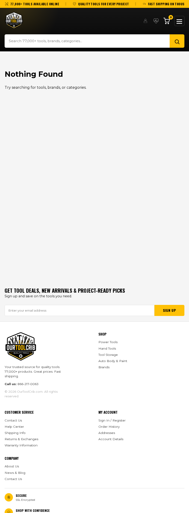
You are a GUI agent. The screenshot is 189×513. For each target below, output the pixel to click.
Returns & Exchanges (21, 439)
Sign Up (169, 310)
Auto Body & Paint (112, 361)
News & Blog (15, 473)
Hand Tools (107, 348)
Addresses (106, 433)
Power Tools (108, 342)
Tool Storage (108, 355)
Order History (109, 426)
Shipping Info (15, 433)
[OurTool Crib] (14, 20)
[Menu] (179, 21)
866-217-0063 (28, 384)
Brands (103, 367)
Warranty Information (21, 445)
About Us (12, 466)
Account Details (110, 439)
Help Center (14, 426)
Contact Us (13, 420)
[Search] (177, 41)
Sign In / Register (112, 420)
